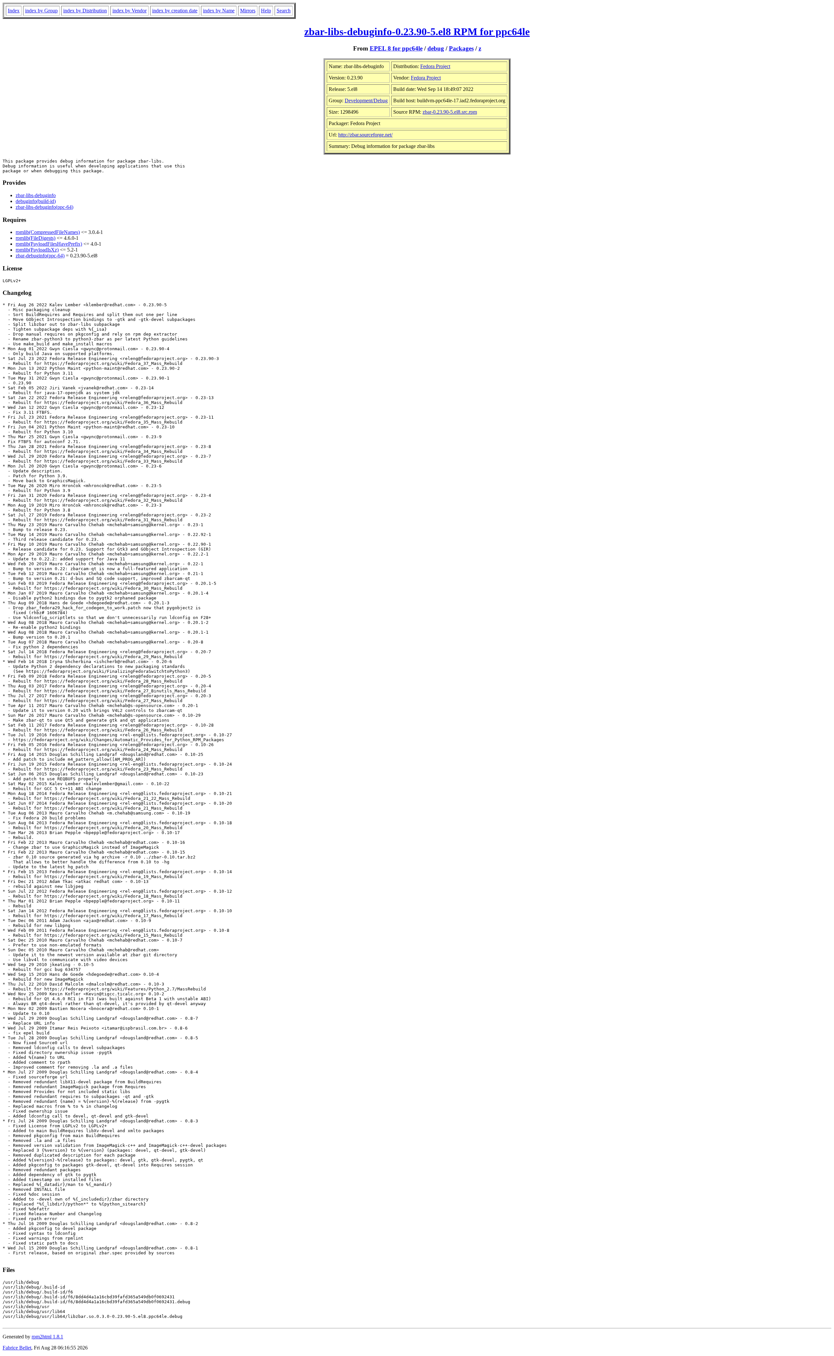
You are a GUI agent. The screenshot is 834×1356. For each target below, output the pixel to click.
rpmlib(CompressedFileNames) (48, 232)
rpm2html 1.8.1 (47, 1336)
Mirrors (247, 10)
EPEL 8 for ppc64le (396, 48)
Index (14, 10)
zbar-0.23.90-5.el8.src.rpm (450, 112)
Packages (461, 48)
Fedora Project (435, 66)
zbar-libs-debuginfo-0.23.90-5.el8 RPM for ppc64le (417, 31)
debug (435, 48)
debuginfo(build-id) (36, 201)
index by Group (41, 10)
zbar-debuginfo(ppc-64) (40, 255)
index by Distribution (85, 10)
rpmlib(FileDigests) (35, 238)
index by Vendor (129, 10)
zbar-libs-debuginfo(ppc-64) (44, 207)
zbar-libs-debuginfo (36, 195)
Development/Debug (366, 100)
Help (266, 10)
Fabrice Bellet (17, 1347)
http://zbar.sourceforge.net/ (365, 134)
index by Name (219, 10)
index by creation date (174, 10)
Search (284, 10)
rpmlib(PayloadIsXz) (37, 249)
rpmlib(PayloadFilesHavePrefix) (49, 244)
